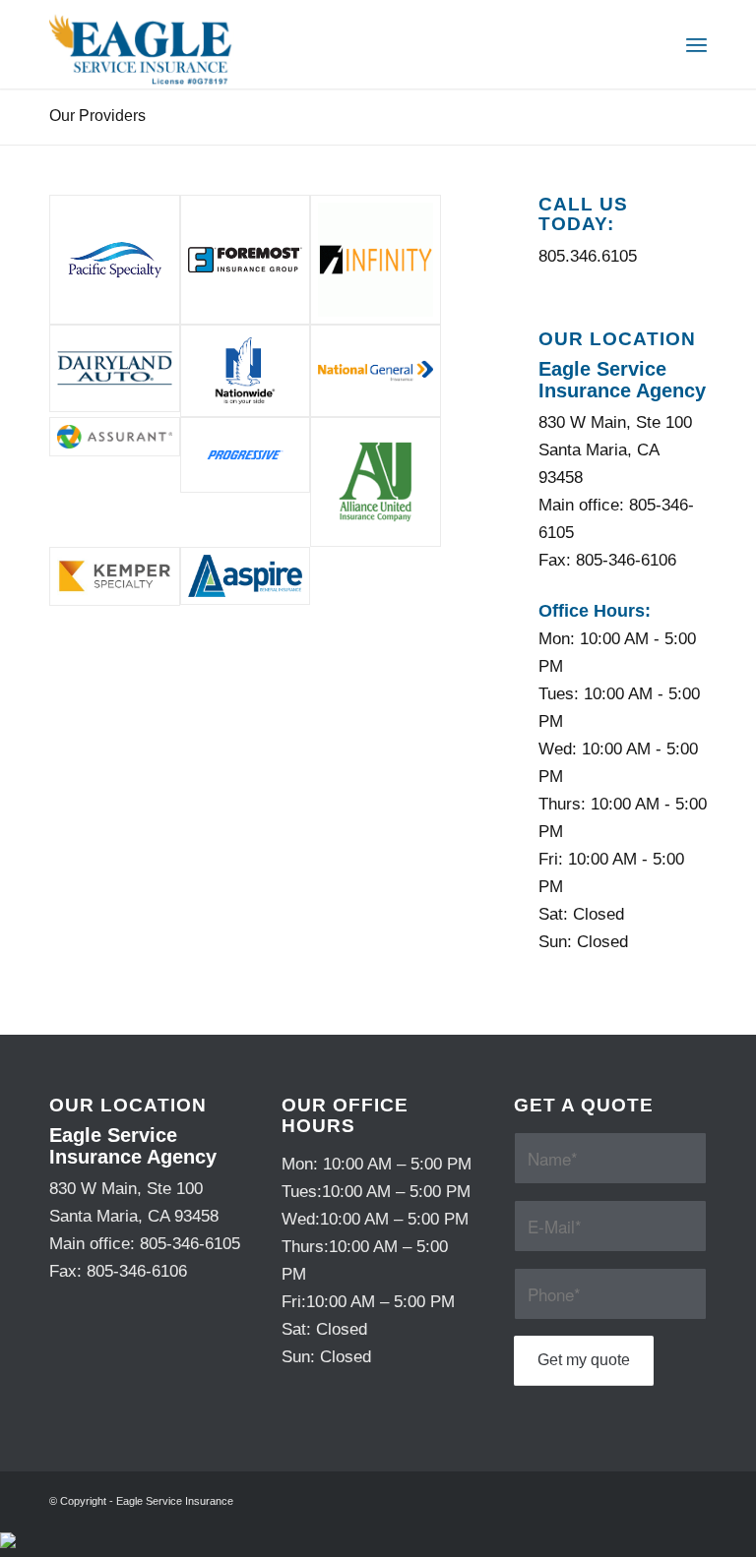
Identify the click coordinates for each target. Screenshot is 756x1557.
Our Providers (97, 115)
